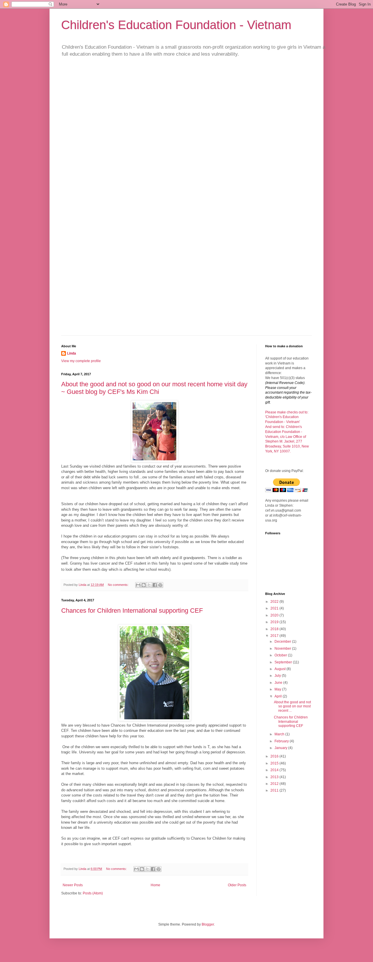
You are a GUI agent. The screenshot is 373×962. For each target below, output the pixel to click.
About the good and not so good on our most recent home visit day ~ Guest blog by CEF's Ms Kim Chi (154, 387)
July (278, 676)
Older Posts (237, 885)
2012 (274, 784)
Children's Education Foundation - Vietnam (176, 25)
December (283, 641)
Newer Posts (73, 885)
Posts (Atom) (93, 893)
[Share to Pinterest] (160, 585)
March (280, 734)
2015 (274, 763)
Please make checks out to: (286, 412)
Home (155, 885)
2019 (274, 622)
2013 (274, 777)
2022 (274, 602)
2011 (274, 790)
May (278, 689)
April (279, 696)
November (283, 648)
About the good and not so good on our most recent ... (292, 706)
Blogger (208, 924)
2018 (274, 629)
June (279, 683)
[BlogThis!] (144, 585)
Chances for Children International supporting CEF (132, 610)
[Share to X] (149, 585)
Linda (71, 353)
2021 (274, 608)
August (280, 669)
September (284, 662)
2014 (274, 770)
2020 (274, 615)
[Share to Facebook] (155, 585)
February (282, 741)
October (281, 655)
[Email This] (138, 585)
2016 (274, 756)
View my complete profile (81, 361)
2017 (274, 636)
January (281, 748)
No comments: (118, 584)
